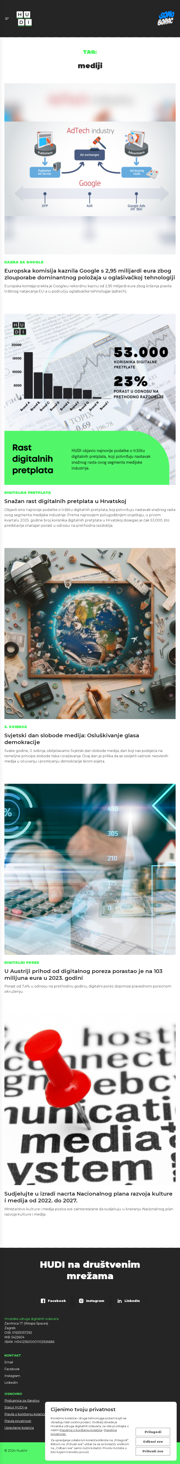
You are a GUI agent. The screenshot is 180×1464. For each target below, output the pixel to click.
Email (8, 1362)
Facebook (12, 1369)
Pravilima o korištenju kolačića (81, 1430)
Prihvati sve (152, 1451)
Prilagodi (153, 1432)
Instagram (12, 1376)
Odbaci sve (153, 1442)
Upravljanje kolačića (19, 1428)
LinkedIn (11, 1383)
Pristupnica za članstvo (22, 1401)
